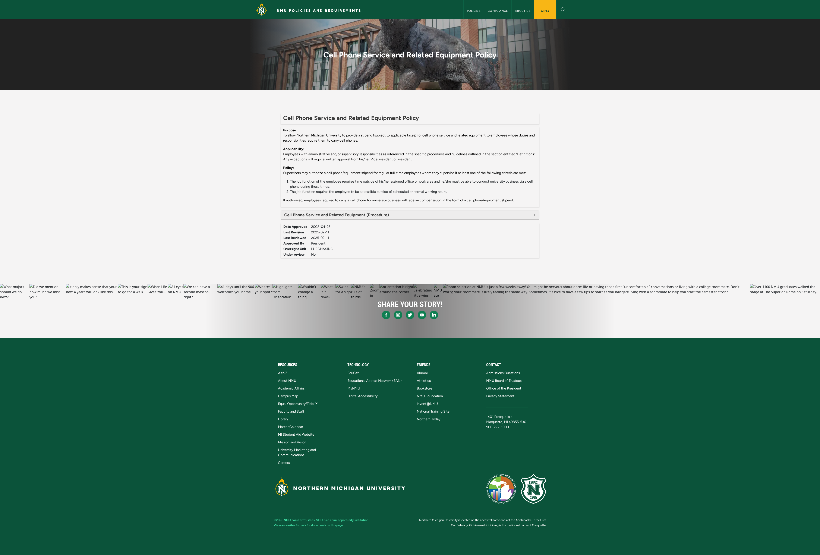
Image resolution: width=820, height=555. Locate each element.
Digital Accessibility (362, 396)
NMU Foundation (430, 396)
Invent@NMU (427, 404)
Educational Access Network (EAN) (374, 381)
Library (283, 419)
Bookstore (424, 388)
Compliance (498, 10)
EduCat (353, 373)
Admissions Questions (503, 373)
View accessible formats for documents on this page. (309, 525)
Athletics (424, 381)
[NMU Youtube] (422, 315)
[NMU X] (410, 315)
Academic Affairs (291, 388)
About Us (523, 10)
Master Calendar (290, 427)
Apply (545, 11)
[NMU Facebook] (386, 315)
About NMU (287, 381)
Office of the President (503, 388)
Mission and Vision (292, 442)
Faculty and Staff (291, 411)
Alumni (422, 373)
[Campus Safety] (533, 489)
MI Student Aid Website (296, 434)
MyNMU (353, 388)
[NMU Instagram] (398, 315)
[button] (563, 9)
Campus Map (288, 396)
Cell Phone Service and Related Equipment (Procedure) (336, 214)
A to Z (282, 373)
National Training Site (433, 411)
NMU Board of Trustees (503, 381)
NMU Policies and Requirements (319, 11)
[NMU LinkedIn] (434, 315)
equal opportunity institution (349, 520)
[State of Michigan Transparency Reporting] (501, 489)
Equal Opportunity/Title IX (298, 404)
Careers (284, 463)
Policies (474, 10)
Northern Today (428, 419)
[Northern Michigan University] (261, 9)
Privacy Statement (500, 396)
